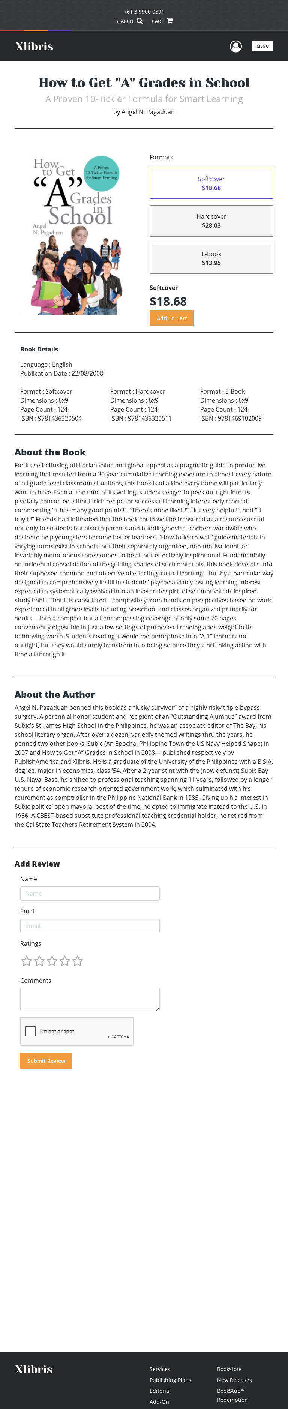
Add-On (159, 1401)
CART (158, 21)
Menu (262, 46)
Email (28, 911)
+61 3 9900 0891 (144, 11)
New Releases (234, 1379)
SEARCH (125, 21)
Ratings (30, 943)
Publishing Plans (170, 1379)
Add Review (37, 863)
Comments (35, 980)
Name (28, 879)
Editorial (160, 1390)
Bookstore (229, 1369)
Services (160, 1369)
